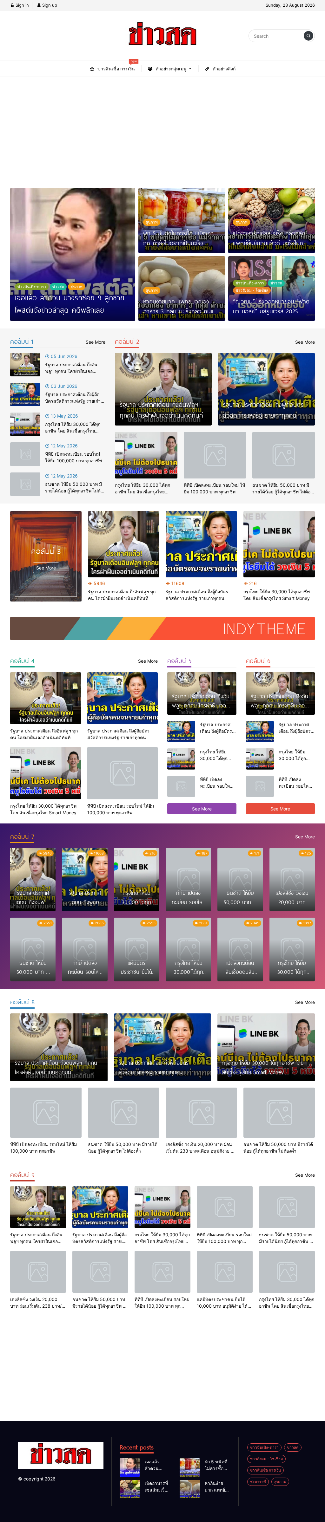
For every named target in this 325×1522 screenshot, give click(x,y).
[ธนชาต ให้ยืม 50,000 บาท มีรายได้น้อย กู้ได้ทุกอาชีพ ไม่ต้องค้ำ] (25, 484)
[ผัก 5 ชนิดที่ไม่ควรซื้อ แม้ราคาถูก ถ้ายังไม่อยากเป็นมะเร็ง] (190, 1467)
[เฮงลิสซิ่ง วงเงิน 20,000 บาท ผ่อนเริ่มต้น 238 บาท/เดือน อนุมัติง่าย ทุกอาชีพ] (201, 1113)
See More (46, 567)
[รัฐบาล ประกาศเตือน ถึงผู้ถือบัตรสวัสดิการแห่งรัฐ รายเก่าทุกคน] (25, 394)
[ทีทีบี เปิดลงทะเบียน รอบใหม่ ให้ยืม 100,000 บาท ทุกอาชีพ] (25, 454)
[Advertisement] (162, 128)
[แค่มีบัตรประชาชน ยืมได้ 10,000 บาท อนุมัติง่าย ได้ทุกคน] (225, 1272)
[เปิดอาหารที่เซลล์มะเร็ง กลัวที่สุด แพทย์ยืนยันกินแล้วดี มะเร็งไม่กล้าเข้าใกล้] (130, 1489)
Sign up (49, 5)
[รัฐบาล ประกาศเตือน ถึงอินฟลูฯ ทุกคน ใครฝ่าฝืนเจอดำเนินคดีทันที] (25, 364)
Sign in (21, 5)
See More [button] (202, 808)
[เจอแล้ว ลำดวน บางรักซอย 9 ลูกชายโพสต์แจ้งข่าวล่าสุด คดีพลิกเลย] (72, 254)
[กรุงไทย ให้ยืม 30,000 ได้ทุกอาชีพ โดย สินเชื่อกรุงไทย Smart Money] (25, 424)
